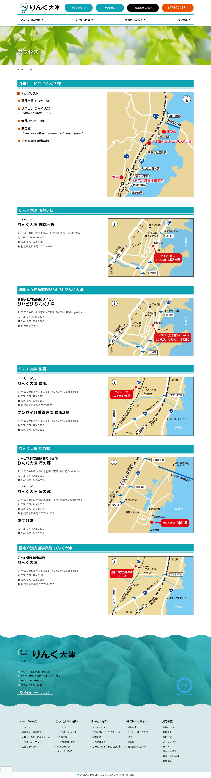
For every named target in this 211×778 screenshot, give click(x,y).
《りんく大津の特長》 (66, 721)
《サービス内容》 (99, 721)
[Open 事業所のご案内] (144, 19)
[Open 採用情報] (189, 19)
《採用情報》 (167, 721)
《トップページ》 (29, 721)
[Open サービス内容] (92, 19)
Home (20, 69)
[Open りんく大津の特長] (42, 19)
